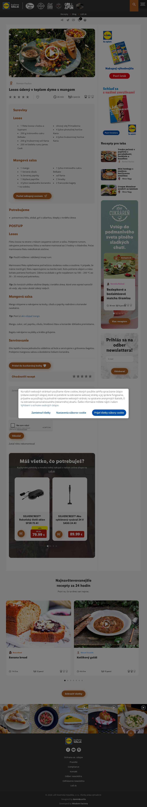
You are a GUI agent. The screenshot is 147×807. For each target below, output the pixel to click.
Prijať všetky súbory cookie (109, 412)
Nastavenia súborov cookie (71, 412)
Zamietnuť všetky (41, 412)
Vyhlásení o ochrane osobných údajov (40, 405)
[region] (73, 403)
